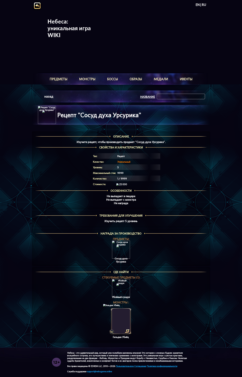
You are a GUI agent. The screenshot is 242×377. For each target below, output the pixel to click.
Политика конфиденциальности (162, 366)
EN (198, 5)
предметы (58, 79)
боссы (112, 79)
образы (136, 79)
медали (161, 79)
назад (48, 96)
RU (204, 5)
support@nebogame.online (99, 371)
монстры (87, 79)
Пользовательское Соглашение (131, 366)
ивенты (186, 79)
